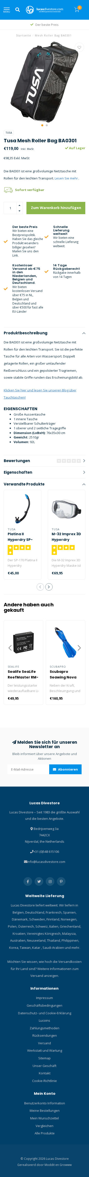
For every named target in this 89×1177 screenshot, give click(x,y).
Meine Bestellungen (45, 1110)
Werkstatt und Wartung (44, 1050)
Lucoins (44, 1020)
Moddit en (52, 1165)
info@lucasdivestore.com (46, 861)
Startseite (23, 35)
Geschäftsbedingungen (44, 1005)
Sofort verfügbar (29, 190)
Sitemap (44, 1058)
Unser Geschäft (44, 1066)
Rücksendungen (44, 1035)
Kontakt (44, 1073)
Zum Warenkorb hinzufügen (56, 207)
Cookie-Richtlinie (44, 1081)
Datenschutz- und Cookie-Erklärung (44, 1013)
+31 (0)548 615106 (46, 851)
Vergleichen (44, 1126)
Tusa (8, 132)
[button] (42, 125)
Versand (44, 1043)
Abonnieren (67, 769)
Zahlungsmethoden (44, 1028)
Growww (66, 1165)
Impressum (44, 998)
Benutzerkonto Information (44, 1103)
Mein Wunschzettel (44, 1118)
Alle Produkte (45, 1133)
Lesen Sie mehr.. (67, 178)
